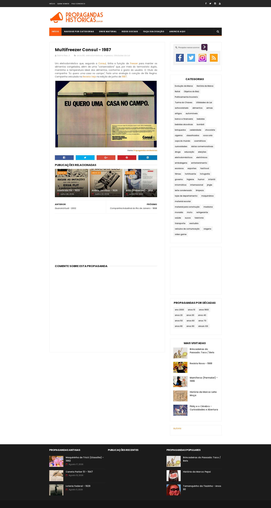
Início (52, 4)
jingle (209, 185)
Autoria (177, 428)
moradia (179, 212)
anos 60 (190, 320)
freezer (134, 63)
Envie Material (108, 31)
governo (179, 179)
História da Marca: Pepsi (197, 471)
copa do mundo (182, 141)
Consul (102, 63)
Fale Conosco (78, 4)
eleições (202, 152)
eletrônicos (201, 157)
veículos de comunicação (187, 228)
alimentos (197, 108)
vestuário (194, 223)
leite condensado (183, 190)
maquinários (207, 196)
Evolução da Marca (184, 86)
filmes (178, 174)
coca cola (207, 135)
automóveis (192, 113)
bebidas (201, 119)
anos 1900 (204, 309)
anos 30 (62, 173)
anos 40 (202, 315)
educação (189, 152)
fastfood (204, 168)
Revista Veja (89, 76)
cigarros (179, 135)
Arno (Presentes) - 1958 (139, 190)
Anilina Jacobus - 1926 (104, 190)
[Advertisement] (165, 17)
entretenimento (199, 163)
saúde (178, 217)
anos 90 (190, 326)
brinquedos (180, 130)
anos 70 (202, 320)
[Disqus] (106, 308)
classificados (192, 135)
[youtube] (220, 3)
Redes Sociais (130, 31)
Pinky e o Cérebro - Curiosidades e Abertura (204, 408)
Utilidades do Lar (122, 55)
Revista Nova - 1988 (201, 363)
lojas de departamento (186, 196)
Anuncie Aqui (177, 31)
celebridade (195, 130)
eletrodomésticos (94, 55)
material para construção (187, 206)
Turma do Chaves (183, 102)
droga (178, 152)
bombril (200, 124)
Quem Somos (63, 4)
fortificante (190, 174)
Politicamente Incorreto (186, 97)
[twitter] (210, 3)
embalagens (181, 163)
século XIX (203, 326)
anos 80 (81, 55)
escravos (179, 168)
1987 (124, 76)
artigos (178, 113)
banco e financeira (184, 119)
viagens (207, 228)
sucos (188, 217)
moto (189, 212)
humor (201, 179)
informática (180, 185)
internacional (196, 185)
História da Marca (205, 86)
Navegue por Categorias (79, 31)
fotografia (205, 174)
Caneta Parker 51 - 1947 (79, 471)
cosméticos (200, 141)
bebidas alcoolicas (184, 124)
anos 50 (130, 173)
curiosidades (181, 146)
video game (180, 234)
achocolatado (182, 108)
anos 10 (191, 309)
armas (209, 108)
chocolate (210, 130)
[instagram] (215, 3)
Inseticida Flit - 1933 (68, 190)
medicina (208, 206)
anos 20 (96, 173)
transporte (180, 223)
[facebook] (205, 3)
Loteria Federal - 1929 (78, 486)
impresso (108, 55)
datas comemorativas (202, 146)
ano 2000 (179, 309)
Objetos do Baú (191, 91)
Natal (177, 91)
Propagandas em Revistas (145, 150)
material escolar (183, 201)
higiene (190, 179)
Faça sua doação (153, 31)
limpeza (200, 190)
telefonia (199, 217)
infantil (211, 179)
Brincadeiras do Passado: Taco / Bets (202, 351)
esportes (192, 168)
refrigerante (202, 212)
